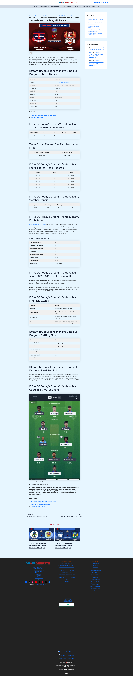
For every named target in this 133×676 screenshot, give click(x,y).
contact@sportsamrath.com (40, 584)
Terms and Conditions (68, 600)
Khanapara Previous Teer (95, 570)
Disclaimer (68, 596)
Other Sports (76, 6)
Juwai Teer (95, 567)
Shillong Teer (95, 577)
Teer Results (86, 6)
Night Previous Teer (95, 575)
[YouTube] (99, 2)
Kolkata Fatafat (95, 584)
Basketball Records (39, 578)
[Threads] (103, 2)
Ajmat (91, 52)
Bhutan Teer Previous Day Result (40, 504)
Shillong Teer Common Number (95, 583)
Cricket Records (44, 6)
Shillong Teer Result (95, 588)
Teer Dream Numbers (95, 581)
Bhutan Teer (95, 565)
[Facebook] (95, 2)
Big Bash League (38, 571)
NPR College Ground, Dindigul (63, 82)
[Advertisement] (66, 628)
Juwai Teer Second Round (38, 506)
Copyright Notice (68, 599)
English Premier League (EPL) (39, 567)
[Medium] (107, 2)
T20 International (38, 572)
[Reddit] (105, 2)
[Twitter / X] (101, 2)
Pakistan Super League (39, 570)
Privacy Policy (67, 595)
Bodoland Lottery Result (95, 586)
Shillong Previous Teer (95, 579)
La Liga (38, 576)
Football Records (56, 6)
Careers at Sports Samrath (67, 601)
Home (35, 6)
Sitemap (66, 673)
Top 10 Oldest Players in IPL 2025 (66, 563)
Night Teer (95, 568)
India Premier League (38, 568)
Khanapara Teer (95, 563)
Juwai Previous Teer (95, 572)
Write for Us (95, 6)
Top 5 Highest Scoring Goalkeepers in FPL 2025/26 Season (95, 30)
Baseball (39, 575)
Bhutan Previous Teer (95, 574)
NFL (39, 579)
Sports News (67, 6)
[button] (76, 2)
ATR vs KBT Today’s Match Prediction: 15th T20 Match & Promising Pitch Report (65, 546)
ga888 (95, 590)
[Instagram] (97, 2)
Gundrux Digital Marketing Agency (66, 669)
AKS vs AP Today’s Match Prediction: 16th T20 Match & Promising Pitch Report (39, 546)
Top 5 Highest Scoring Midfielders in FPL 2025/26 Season (95, 34)
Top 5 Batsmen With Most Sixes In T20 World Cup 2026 (95, 23)
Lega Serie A (38, 574)
